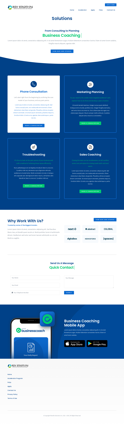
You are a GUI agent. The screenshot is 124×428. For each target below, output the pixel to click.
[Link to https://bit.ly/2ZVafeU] (34, 84)
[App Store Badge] (74, 341)
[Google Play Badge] (97, 341)
